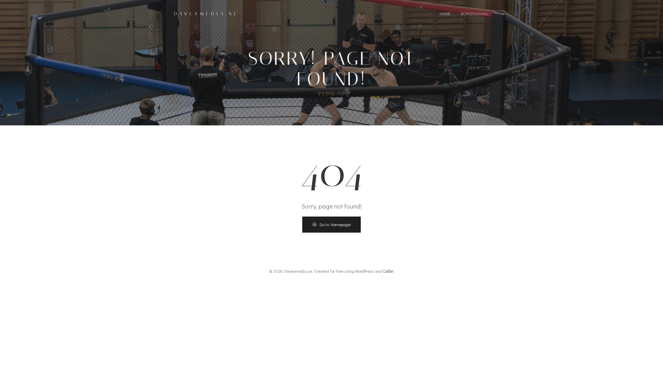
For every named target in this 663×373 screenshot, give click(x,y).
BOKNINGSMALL (475, 13)
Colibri (388, 271)
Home (445, 13)
